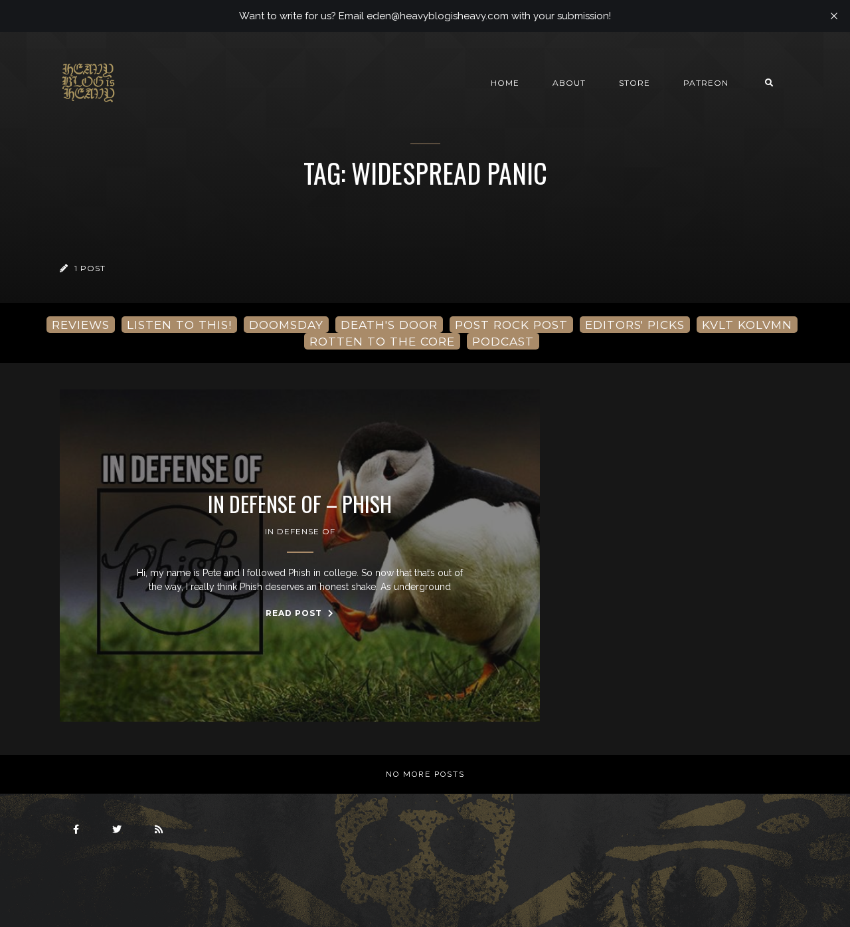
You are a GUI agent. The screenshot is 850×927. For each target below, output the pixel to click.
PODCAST (503, 341)
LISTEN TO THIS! (179, 325)
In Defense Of (300, 531)
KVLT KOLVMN (747, 325)
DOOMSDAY (286, 325)
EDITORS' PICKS (635, 325)
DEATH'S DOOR (389, 325)
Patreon (705, 83)
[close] (834, 16)
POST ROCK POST (511, 325)
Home (505, 83)
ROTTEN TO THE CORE (382, 341)
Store (634, 83)
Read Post (295, 613)
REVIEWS (81, 325)
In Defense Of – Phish (300, 503)
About (569, 83)
